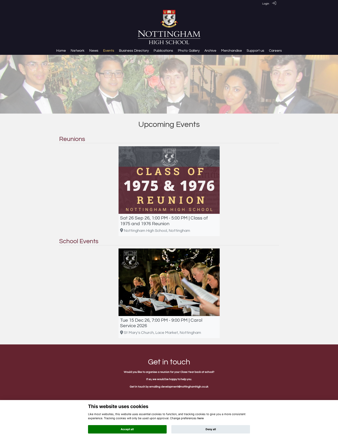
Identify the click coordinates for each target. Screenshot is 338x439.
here (200, 418)
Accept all (127, 429)
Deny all (211, 429)
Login (265, 3)
